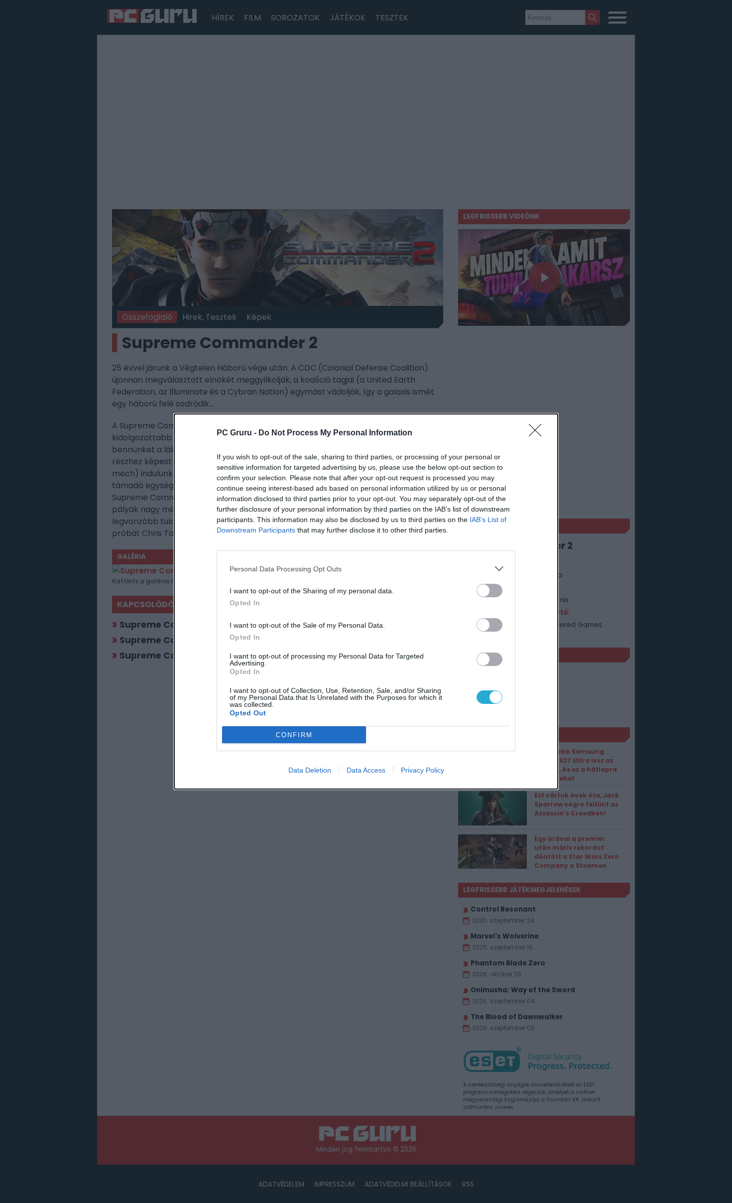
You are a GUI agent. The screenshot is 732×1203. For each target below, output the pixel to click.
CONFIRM (294, 735)
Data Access (366, 770)
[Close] (538, 433)
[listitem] (366, 568)
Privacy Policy (422, 770)
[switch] (489, 590)
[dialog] (366, 601)
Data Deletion (309, 770)
